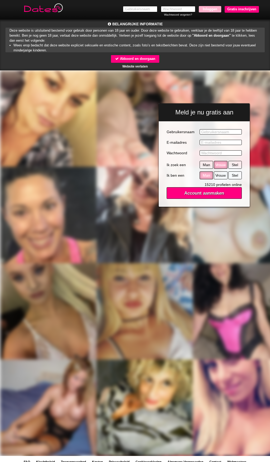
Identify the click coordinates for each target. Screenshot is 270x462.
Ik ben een (175, 175)
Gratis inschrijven (241, 9)
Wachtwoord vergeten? (178, 14)
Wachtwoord (177, 153)
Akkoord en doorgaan (137, 59)
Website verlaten (135, 66)
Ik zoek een (176, 165)
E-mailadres (177, 142)
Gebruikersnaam (181, 132)
